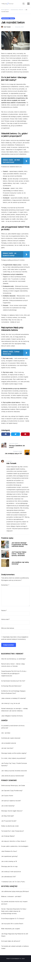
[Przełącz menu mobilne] (28, 3)
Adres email (5, 619)
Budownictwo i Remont (8, 18)
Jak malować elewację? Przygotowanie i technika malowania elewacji (19, 544)
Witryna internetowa (7, 628)
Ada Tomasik (7, 27)
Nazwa (4, 610)
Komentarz (5, 585)
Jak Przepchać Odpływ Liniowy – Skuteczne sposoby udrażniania (19, 553)
